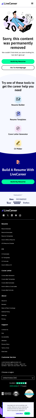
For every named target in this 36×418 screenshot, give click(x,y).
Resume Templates (18, 119)
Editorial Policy (6, 312)
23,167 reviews (14, 386)
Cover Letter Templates (8, 279)
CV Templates (6, 257)
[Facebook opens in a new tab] (4, 215)
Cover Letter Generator (18, 134)
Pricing (3, 319)
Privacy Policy (5, 344)
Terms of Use (5, 348)
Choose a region (8, 372)
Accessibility (5, 337)
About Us (4, 301)
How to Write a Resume (8, 240)
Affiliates (4, 340)
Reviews (4, 304)
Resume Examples (7, 232)
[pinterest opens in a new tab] (16, 215)
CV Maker (18, 149)
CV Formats (5, 261)
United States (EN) (10, 378)
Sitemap (4, 315)
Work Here (4, 351)
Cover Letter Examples (8, 283)
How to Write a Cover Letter (9, 286)
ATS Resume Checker (8, 243)
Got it (27, 413)
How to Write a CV (7, 265)
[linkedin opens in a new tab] (12, 215)
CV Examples (5, 254)
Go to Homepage (18, 67)
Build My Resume (18, 61)
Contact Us (5, 329)
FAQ (3, 333)
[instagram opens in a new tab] (20, 215)
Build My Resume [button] (18, 182)
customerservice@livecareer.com (11, 362)
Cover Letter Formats (7, 290)
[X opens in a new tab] (8, 215)
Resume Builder (18, 105)
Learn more (19, 413)
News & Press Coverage (8, 308)
